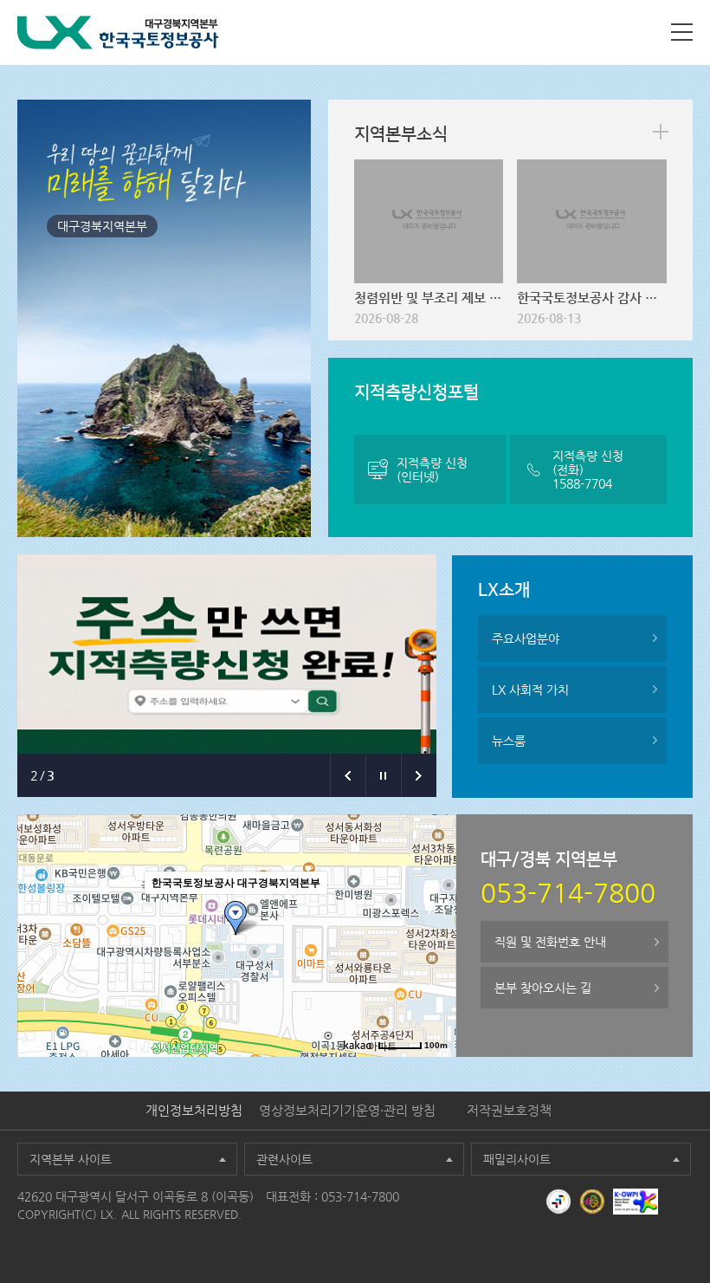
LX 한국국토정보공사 (118, 32)
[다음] (418, 775)
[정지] (383, 775)
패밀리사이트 (517, 1159)
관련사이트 (284, 1159)
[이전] (347, 775)
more (660, 131)
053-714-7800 (360, 1196)
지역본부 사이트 (70, 1159)
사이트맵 (682, 32)
